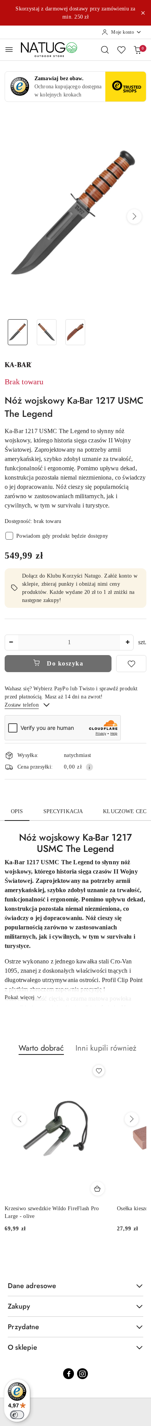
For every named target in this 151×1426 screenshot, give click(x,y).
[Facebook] (68, 1373)
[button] (134, 216)
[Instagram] (82, 1373)
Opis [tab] (17, 811)
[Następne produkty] (132, 1119)
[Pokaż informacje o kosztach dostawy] (89, 767)
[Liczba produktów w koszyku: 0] (137, 49)
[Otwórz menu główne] (9, 49)
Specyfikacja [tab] (63, 811)
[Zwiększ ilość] (127, 642)
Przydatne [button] (23, 1327)
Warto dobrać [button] (41, 1048)
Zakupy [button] (19, 1306)
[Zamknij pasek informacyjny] (142, 12)
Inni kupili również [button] (106, 1048)
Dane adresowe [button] (32, 1286)
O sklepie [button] (22, 1347)
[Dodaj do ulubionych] (131, 663)
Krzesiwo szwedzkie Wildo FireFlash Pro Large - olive (52, 1212)
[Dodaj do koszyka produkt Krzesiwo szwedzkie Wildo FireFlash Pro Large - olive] (98, 1189)
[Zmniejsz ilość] (11, 642)
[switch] (17, 1415)
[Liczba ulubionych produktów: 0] (121, 49)
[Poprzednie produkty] (19, 1119)
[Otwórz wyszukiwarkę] (105, 49)
